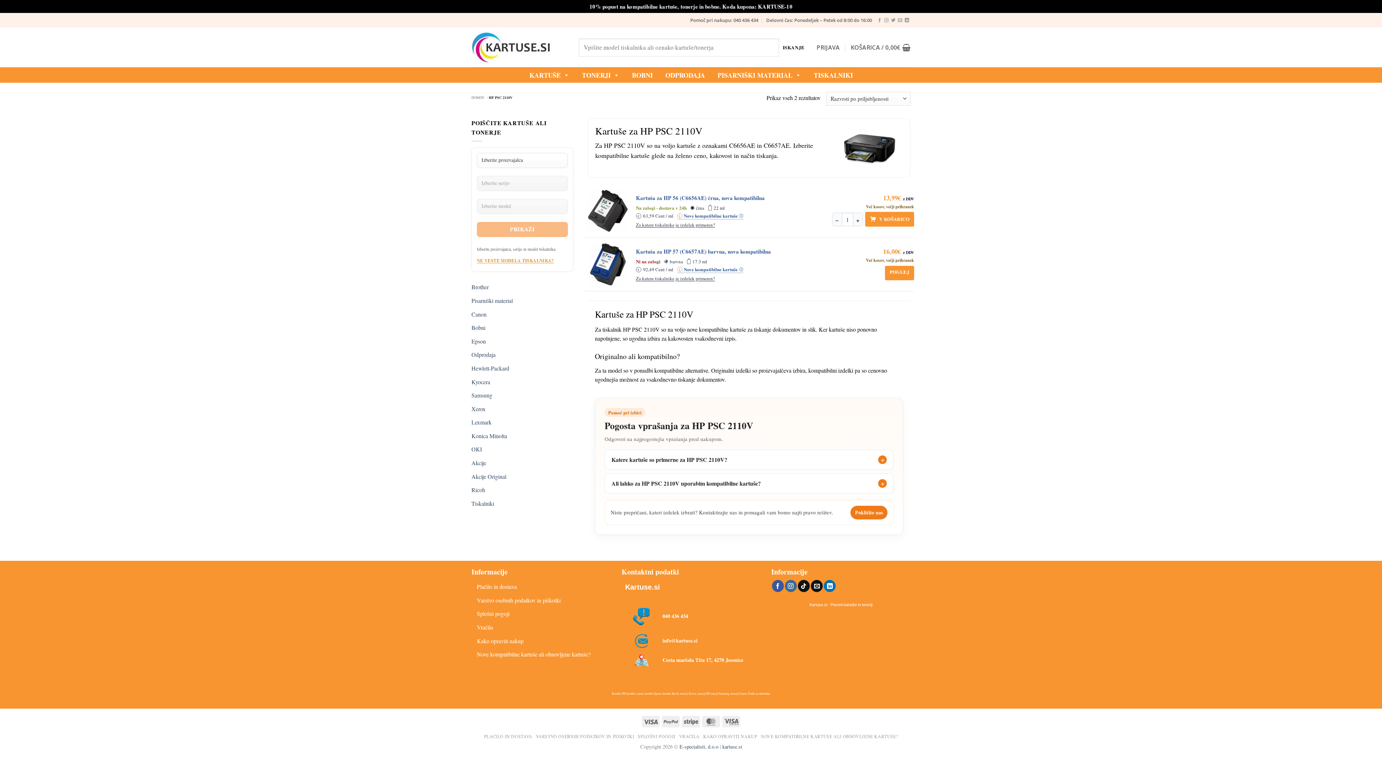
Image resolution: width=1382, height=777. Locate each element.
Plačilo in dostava (497, 586)
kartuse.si (732, 746)
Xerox (478, 409)
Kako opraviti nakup (500, 641)
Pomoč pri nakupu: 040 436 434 (724, 20)
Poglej (899, 271)
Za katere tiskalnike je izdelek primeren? (675, 225)
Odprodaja (483, 354)
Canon (479, 314)
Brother (480, 287)
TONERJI (596, 75)
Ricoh (478, 490)
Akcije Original (488, 476)
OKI (476, 449)
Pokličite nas (869, 512)
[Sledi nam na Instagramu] (886, 20)
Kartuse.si (642, 587)
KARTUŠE (545, 75)
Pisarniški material (755, 75)
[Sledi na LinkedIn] (907, 20)
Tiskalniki (833, 75)
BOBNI (642, 75)
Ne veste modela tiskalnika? (515, 261)
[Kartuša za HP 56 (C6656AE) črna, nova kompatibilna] (607, 210)
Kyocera (480, 382)
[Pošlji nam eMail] (900, 20)
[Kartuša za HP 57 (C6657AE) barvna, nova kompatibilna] (607, 264)
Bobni (478, 327)
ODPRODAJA (685, 75)
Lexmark (481, 422)
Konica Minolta (489, 436)
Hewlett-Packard (490, 368)
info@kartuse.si (680, 640)
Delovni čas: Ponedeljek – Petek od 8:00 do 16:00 (819, 20)
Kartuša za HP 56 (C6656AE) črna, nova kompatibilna (700, 198)
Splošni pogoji (493, 613)
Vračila (485, 627)
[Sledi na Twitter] (893, 20)
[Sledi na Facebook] (879, 20)
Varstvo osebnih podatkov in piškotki (519, 600)
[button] (828, 47)
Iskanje (794, 47)
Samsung (481, 395)
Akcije (478, 463)
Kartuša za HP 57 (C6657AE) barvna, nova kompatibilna (703, 251)
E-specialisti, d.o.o (698, 746)
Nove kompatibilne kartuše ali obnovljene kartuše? (534, 654)
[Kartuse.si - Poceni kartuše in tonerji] (519, 47)
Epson (478, 341)
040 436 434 (675, 616)
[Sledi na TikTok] (804, 586)
